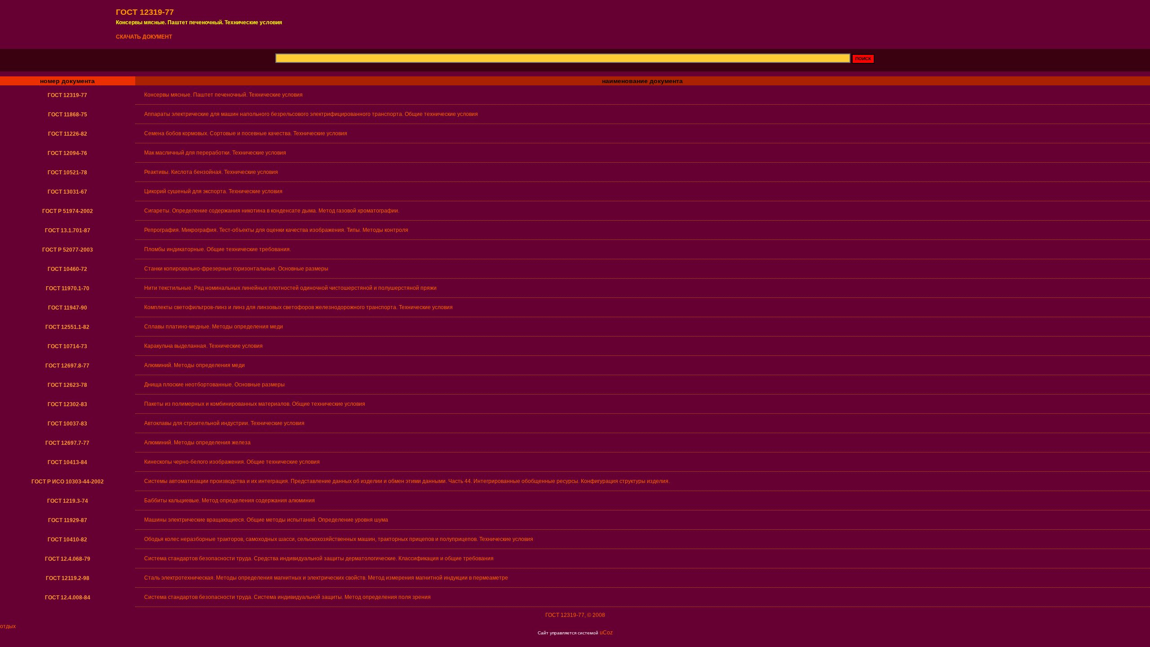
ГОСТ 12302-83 (67, 404)
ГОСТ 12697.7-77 (67, 443)
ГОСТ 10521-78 (67, 172)
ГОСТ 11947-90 (67, 308)
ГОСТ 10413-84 (67, 462)
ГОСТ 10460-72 (67, 269)
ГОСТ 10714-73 (67, 346)
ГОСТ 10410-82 (67, 539)
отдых (8, 626)
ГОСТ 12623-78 (67, 385)
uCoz (606, 632)
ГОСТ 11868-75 (67, 114)
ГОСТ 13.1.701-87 (67, 230)
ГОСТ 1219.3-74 (67, 501)
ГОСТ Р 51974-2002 (67, 211)
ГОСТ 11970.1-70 (67, 288)
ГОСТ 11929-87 (67, 520)
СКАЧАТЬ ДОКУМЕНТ (144, 37)
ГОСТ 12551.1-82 (67, 327)
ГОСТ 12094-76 (67, 153)
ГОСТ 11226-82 (67, 134)
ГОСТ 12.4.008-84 (67, 597)
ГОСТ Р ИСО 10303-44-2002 (67, 482)
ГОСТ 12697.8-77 (67, 366)
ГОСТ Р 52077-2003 (67, 250)
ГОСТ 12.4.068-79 (67, 559)
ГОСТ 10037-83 (67, 424)
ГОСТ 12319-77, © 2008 (575, 615)
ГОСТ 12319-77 (67, 95)
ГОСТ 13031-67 (67, 192)
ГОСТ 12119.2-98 (67, 578)
